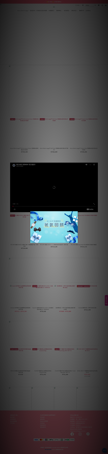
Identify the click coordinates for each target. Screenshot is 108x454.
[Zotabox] (77, 241)
